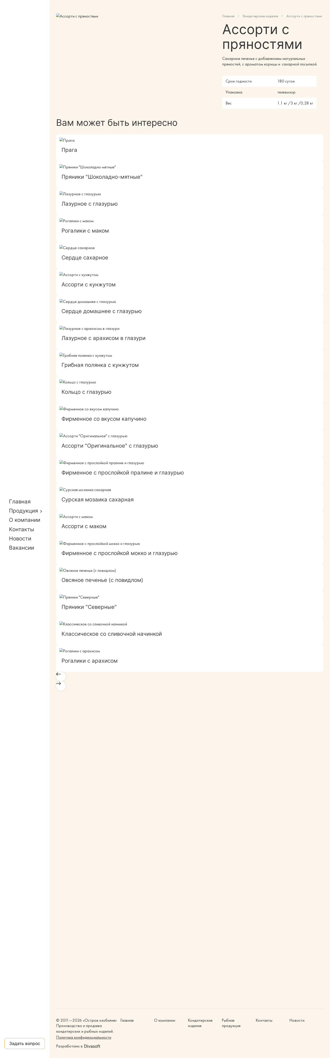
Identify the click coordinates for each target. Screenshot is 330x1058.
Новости (20, 538)
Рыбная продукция (231, 1023)
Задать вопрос (24, 1043)
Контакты (21, 529)
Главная (20, 501)
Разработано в (69, 1046)
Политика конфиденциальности (83, 1037)
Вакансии (21, 547)
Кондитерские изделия (260, 15)
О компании (24, 520)
